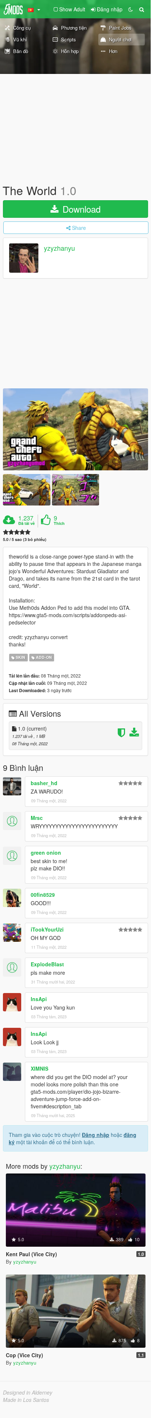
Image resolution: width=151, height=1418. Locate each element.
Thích (59, 523)
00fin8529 (43, 894)
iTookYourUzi (47, 929)
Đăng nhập (95, 1134)
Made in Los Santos (26, 1399)
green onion (46, 852)
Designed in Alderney (27, 1392)
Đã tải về (26, 523)
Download (80, 208)
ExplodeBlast (47, 964)
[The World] (75, 429)
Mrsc (37, 817)
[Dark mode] (130, 9)
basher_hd (44, 783)
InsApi (39, 999)
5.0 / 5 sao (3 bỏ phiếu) (24, 539)
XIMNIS (39, 1068)
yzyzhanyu (59, 248)
